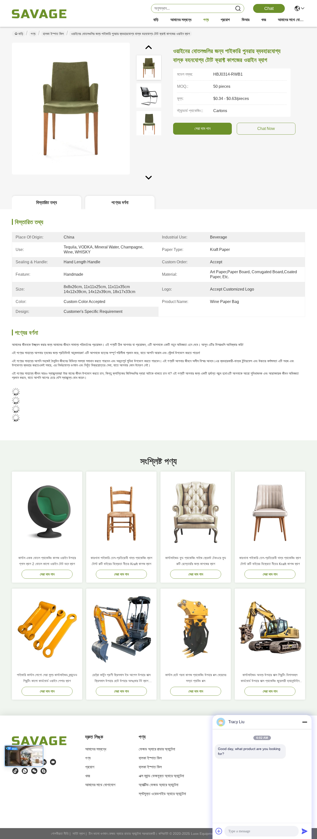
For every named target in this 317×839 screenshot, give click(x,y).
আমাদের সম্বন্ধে (180, 20)
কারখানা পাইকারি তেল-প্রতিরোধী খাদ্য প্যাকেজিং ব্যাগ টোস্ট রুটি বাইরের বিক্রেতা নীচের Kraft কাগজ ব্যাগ (121, 561)
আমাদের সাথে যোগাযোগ (291, 20)
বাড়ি (155, 20)
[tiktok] (15, 771)
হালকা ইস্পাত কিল (53, 34)
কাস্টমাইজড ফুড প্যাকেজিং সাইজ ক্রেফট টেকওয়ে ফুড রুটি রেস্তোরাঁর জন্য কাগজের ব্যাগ (195, 561)
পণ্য (206, 20)
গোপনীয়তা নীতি (60, 834)
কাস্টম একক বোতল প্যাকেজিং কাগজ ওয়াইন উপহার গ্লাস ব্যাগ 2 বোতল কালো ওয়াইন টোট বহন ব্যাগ (47, 561)
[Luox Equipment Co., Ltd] (39, 13)
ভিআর (245, 20)
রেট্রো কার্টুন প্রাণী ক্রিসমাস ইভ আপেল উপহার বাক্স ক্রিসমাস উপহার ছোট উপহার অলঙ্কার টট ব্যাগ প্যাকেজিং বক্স (121, 678)
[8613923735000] (24, 771)
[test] (43, 771)
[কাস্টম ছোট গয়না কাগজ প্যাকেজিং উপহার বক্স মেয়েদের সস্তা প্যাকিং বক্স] (195, 629)
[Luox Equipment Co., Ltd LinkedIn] (43, 762)
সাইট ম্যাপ (79, 834)
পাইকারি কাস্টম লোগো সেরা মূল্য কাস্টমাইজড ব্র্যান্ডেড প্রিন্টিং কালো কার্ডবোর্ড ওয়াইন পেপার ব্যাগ (47, 678)
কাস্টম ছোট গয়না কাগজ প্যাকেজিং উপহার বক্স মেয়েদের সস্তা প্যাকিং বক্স (195, 678)
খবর (263, 20)
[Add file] (218, 831)
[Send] (305, 831)
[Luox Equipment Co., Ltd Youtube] (53, 762)
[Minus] (305, 722)
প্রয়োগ (225, 20)
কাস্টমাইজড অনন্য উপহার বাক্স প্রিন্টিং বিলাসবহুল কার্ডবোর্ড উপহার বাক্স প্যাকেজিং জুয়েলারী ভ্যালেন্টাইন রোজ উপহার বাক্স (270, 678)
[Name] (238, 8)
